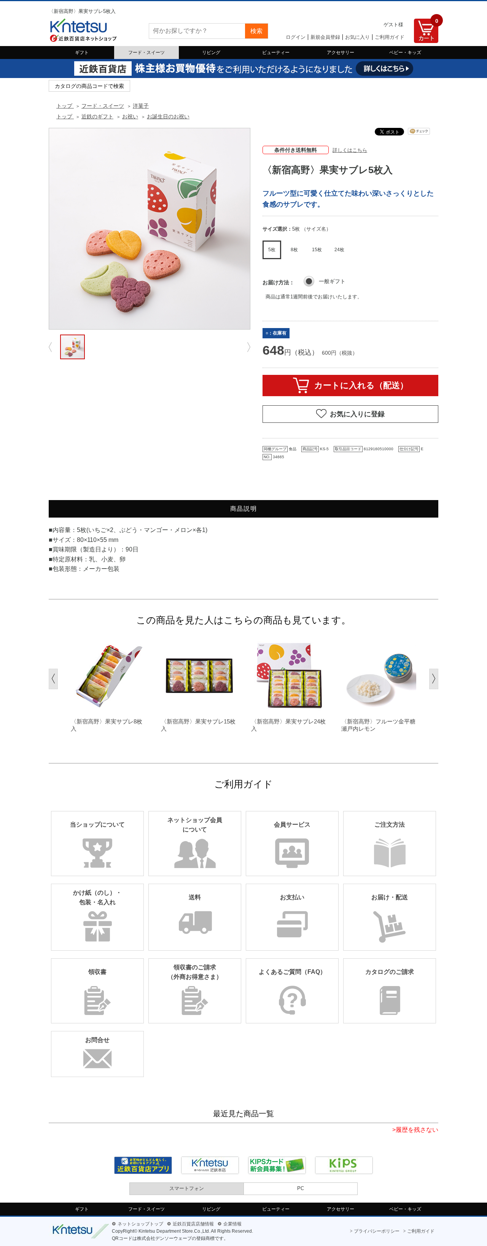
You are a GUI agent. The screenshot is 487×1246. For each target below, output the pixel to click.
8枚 (294, 249)
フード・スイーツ (146, 52)
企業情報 (232, 1224)
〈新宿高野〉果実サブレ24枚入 (288, 725)
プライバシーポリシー (376, 1231)
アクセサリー (340, 52)
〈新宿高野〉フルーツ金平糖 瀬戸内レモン (379, 725)
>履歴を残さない (415, 1129)
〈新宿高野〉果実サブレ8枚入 (106, 725)
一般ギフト (332, 281)
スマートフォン (186, 1188)
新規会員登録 (325, 37)
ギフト (82, 52)
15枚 (317, 249)
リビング (211, 52)
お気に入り (357, 37)
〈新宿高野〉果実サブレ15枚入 (198, 725)
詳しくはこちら (350, 150)
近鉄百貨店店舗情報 (193, 1224)
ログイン (296, 37)
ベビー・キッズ (405, 52)
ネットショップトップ (140, 1224)
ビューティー (276, 52)
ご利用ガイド (389, 37)
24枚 (339, 249)
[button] (53, 679)
